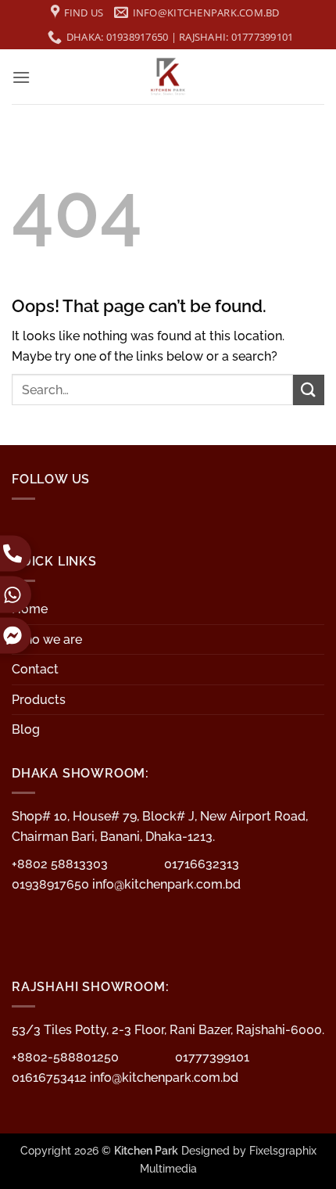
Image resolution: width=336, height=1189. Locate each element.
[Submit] (308, 390)
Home (30, 609)
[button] (21, 77)
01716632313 (201, 864)
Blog (26, 729)
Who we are (47, 639)
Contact (35, 669)
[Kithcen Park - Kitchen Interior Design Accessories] (168, 76)
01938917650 (52, 884)
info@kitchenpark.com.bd (166, 884)
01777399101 (212, 1057)
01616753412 (51, 1077)
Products (39, 699)
